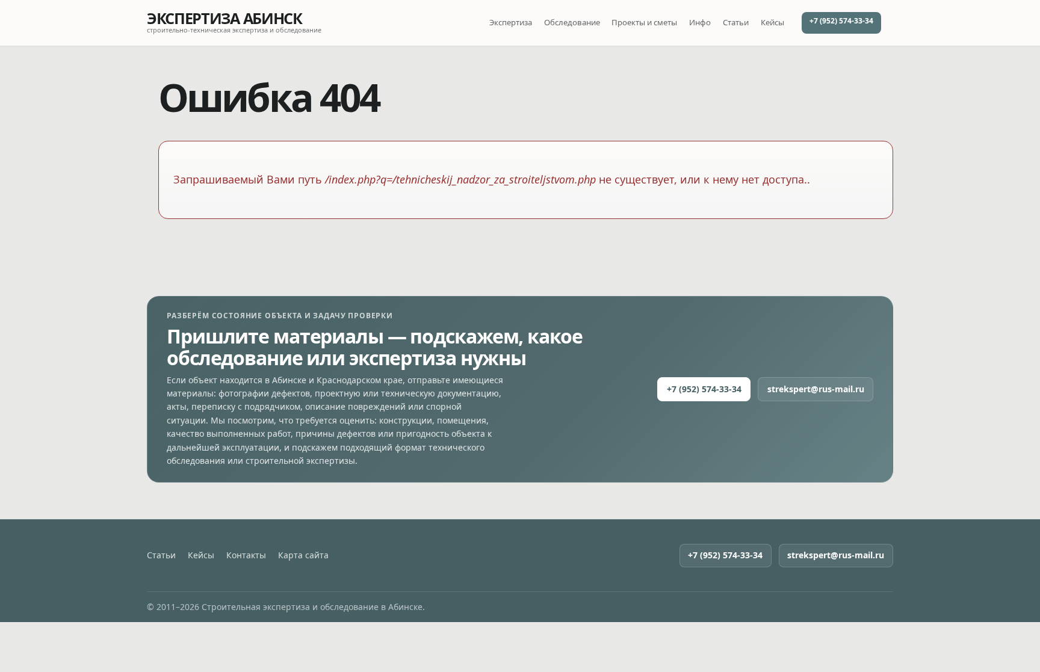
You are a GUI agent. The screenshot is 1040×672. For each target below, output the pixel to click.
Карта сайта (303, 555)
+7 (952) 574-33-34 (841, 21)
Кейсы (772, 22)
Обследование (572, 22)
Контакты (246, 555)
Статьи (736, 22)
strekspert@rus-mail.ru (815, 389)
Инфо (700, 22)
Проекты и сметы (644, 22)
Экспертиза (510, 22)
